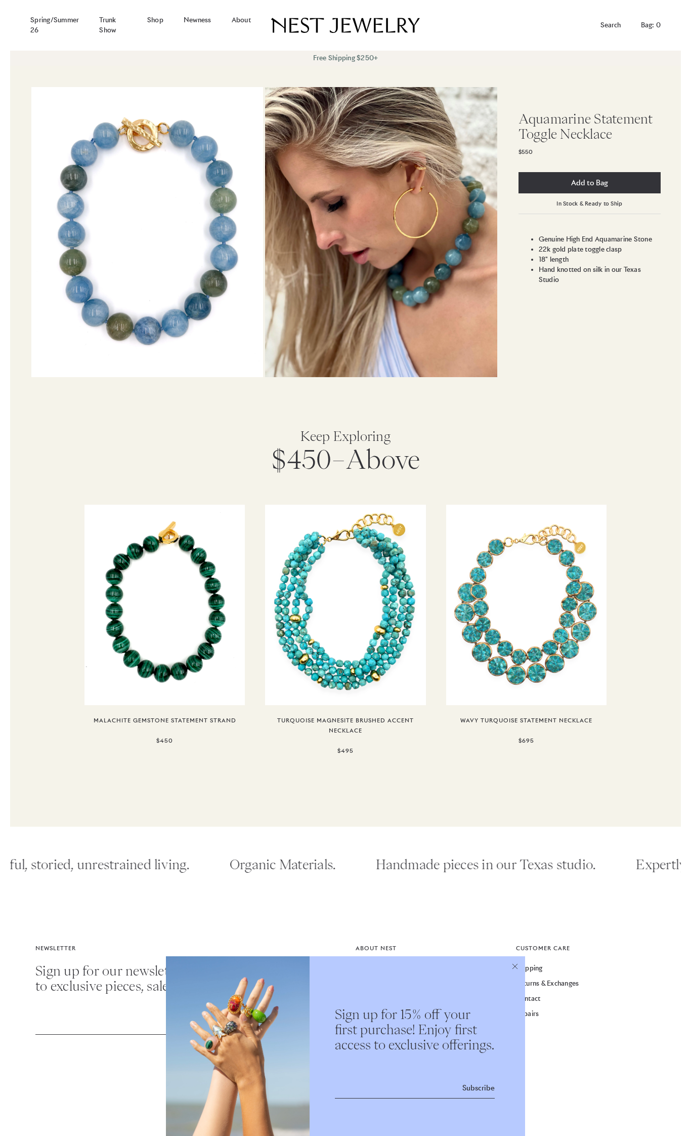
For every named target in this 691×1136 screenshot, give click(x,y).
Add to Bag (589, 182)
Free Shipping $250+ (345, 58)
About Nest (376, 948)
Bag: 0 (651, 25)
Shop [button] (155, 20)
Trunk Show (107, 25)
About (241, 20)
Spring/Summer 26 (54, 25)
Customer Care (543, 948)
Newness (197, 20)
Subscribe (478, 1087)
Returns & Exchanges (547, 983)
